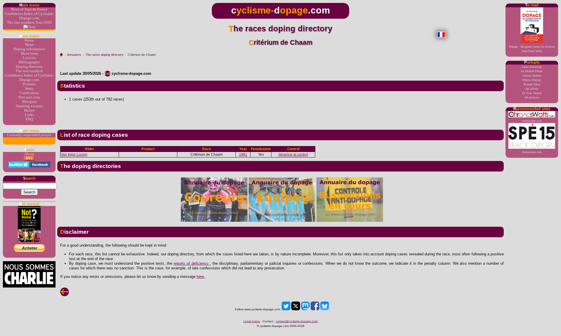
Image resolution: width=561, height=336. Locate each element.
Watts (29, 88)
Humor (29, 110)
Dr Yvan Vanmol (532, 93)
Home (29, 40)
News (29, 45)
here (201, 276)
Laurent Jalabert (532, 75)
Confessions (29, 93)
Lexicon (29, 58)
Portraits (29, 84)
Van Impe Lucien (74, 155)
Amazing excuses (29, 106)
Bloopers (29, 102)
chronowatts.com (532, 120)
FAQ (29, 119)
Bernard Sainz (532, 84)
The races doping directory (104, 54)
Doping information (29, 49)
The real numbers (29, 71)
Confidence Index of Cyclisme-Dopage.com (29, 16)
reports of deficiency (192, 263)
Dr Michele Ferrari (532, 71)
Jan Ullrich (531, 88)
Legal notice (251, 321)
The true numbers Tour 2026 (29, 22)
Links (29, 115)
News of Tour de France (29, 9)
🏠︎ (61, 54)
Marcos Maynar (532, 80)
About (29, 154)
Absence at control (293, 155)
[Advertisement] (280, 113)
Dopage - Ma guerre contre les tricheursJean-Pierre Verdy (532, 49)
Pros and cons (29, 97)
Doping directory (29, 67)
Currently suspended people (29, 135)
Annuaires (74, 54)
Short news (29, 53)
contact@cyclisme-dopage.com (297, 321)
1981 (243, 155)
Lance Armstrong (532, 66)
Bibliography (29, 62)
